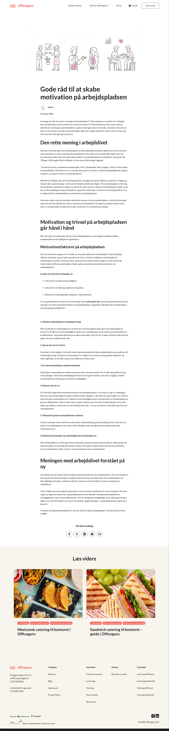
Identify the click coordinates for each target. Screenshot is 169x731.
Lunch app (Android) (146, 681)
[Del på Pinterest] (92, 534)
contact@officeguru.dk (20, 688)
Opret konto (150, 5)
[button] (133, 5)
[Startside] (22, 6)
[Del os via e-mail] (100, 534)
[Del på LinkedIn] (84, 534)
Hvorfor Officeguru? (99, 5)
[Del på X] (77, 534)
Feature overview (94, 674)
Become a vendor (119, 674)
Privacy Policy (54, 695)
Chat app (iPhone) (145, 688)
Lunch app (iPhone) (145, 674)
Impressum (53, 688)
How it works (92, 695)
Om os (119, 5)
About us (52, 674)
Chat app (90, 688)
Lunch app (90, 681)
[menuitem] (75, 5)
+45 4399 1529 (16, 691)
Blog (50, 681)
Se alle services (75, 5)
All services (91, 701)
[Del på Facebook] (69, 534)
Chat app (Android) (145, 695)
